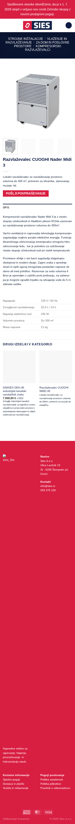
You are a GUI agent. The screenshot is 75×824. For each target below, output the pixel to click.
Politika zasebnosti (51, 779)
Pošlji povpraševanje (26, 193)
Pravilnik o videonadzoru (55, 788)
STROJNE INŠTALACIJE (25, 38)
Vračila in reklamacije (15, 788)
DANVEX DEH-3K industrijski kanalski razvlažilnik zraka (14, 391)
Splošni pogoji (11, 779)
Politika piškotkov (50, 783)
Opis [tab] (6, 207)
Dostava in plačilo (13, 783)
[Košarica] (69, 25)
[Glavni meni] (5, 25)
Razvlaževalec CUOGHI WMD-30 (53, 389)
